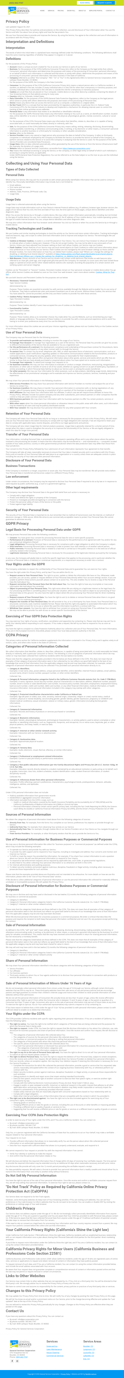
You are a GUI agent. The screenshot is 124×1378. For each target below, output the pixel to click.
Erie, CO (86, 1359)
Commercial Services (55, 1356)
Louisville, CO (88, 1352)
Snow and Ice (51, 1346)
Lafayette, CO (88, 1356)
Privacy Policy (65, 1374)
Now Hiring (85, 3)
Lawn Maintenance (54, 1349)
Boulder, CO (88, 1346)
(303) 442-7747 (16, 3)
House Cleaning (52, 1352)
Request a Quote (105, 3)
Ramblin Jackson (90, 1374)
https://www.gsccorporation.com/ (76, 148)
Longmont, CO (89, 1349)
